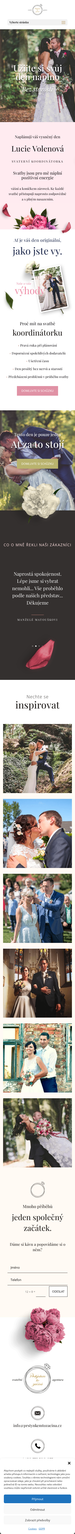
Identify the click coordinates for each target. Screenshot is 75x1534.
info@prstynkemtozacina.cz (37, 1425)
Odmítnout (37, 1509)
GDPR (42, 1528)
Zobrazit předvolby (37, 1520)
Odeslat (58, 1291)
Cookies (32, 1528)
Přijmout (37, 1499)
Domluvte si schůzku (37, 391)
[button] (69, 1463)
